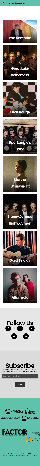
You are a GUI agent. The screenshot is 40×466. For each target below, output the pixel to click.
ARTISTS (10, 453)
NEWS (23, 453)
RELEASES (16, 453)
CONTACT (29, 453)
